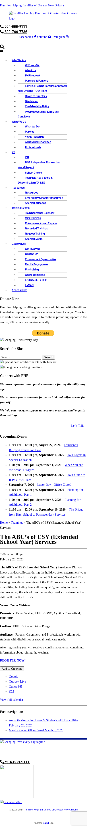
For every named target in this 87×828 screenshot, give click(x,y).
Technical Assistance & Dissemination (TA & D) (35, 180)
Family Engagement (36, 264)
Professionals (33, 147)
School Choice (33, 172)
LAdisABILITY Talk (36, 280)
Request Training (35, 233)
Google (13, 676)
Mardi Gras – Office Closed (36, 730)
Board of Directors (36, 96)
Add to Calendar (12, 668)
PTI (13, 152)
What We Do (32, 126)
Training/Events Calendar (39, 213)
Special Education (35, 203)
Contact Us (31, 254)
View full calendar (11, 699)
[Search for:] (21, 357)
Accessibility (19, 290)
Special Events (33, 239)
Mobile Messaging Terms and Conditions (38, 114)
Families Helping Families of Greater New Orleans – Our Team (42, 88)
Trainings (17, 522)
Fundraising (32, 269)
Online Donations (35, 274)
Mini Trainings (33, 218)
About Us (30, 70)
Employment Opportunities (40, 259)
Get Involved (32, 249)
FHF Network (32, 75)
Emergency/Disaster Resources (44, 198)
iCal (11, 691)
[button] (43, 52)
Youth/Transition (34, 137)
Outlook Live (17, 681)
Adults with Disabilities (38, 142)
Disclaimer (31, 101)
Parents (29, 131)
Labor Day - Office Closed (54, 484)
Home (4, 522)
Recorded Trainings (36, 228)
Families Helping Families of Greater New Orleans (32, 5)
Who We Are (32, 65)
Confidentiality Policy (37, 106)
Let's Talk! (78, 425)
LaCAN (29, 285)
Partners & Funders (36, 80)
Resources (31, 192)
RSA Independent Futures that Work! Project (39, 165)
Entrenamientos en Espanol (41, 223)
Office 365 (16, 686)
